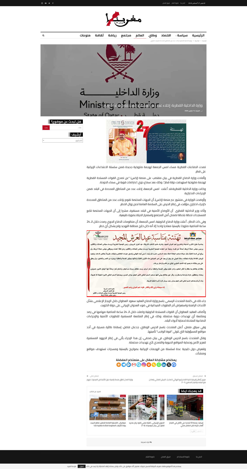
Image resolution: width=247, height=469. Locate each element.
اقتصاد (166, 35)
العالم (140, 35)
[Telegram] (123, 364)
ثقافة (99, 35)
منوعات (85, 35)
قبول (82, 466)
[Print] (149, 364)
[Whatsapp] (159, 364)
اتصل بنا (182, 3)
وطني (153, 35)
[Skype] (138, 364)
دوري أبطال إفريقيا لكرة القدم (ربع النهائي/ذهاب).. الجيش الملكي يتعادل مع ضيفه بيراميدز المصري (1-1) (177, 381)
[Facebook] (174, 364)
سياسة (182, 35)
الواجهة (200, 396)
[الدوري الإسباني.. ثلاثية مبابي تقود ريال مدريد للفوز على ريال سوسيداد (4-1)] (146, 407)
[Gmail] (133, 364)
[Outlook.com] (128, 364)
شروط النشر (175, 3)
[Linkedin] (164, 364)
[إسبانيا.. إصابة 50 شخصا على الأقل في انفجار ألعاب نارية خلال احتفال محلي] (185, 407)
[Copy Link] (154, 364)
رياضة (112, 35)
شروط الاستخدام (183, 457)
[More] (118, 364)
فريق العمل (166, 3)
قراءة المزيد (71, 466)
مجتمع (126, 35)
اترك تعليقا (145, 442)
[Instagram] (144, 364)
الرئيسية (198, 35)
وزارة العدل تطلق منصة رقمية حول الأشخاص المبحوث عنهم (110, 379)
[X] (169, 364)
